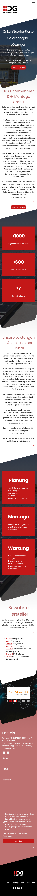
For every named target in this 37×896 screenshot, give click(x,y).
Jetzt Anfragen (18, 67)
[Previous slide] (4, 693)
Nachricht (7, 780)
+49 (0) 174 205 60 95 (17, 738)
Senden (18, 841)
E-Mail (6, 769)
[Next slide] (32, 693)
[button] (10, 701)
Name (6, 758)
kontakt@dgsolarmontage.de (20, 743)
